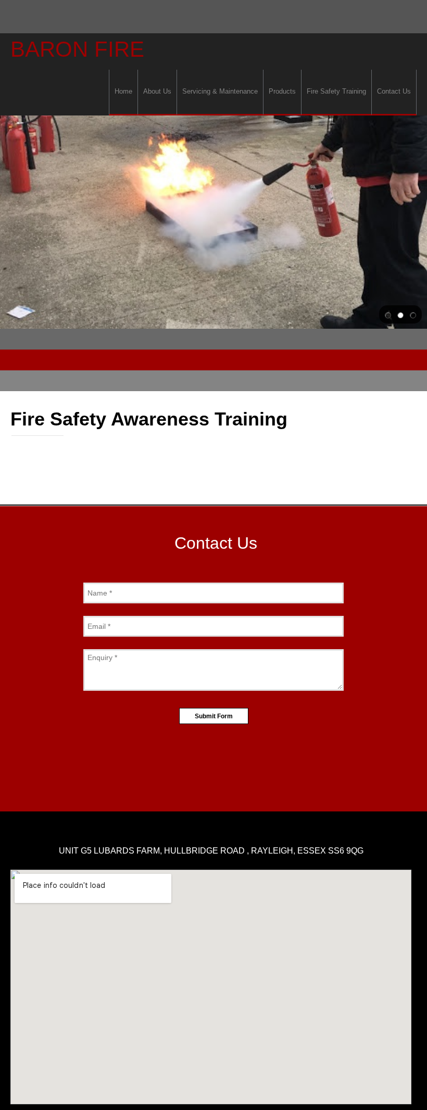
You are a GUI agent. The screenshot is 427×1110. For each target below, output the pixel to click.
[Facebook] (201, 785)
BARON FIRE (77, 49)
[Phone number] (206, 760)
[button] (388, 314)
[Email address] (221, 760)
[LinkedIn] (226, 785)
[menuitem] (123, 92)
